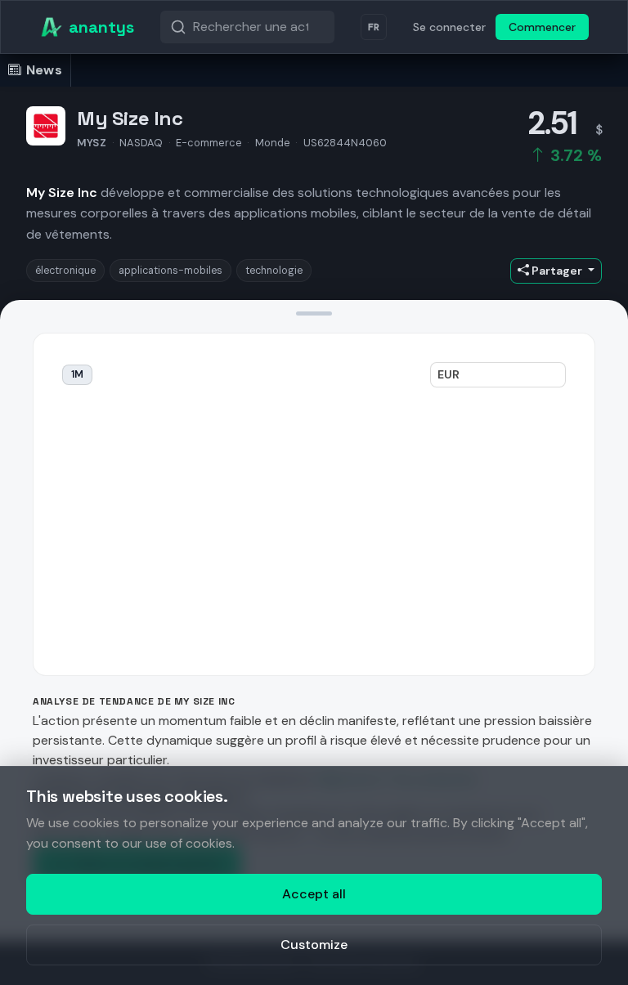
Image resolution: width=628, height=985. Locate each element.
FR (373, 27)
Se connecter (449, 27)
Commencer (542, 27)
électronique (65, 270)
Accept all (314, 893)
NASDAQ (141, 143)
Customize (314, 944)
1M (77, 374)
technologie (274, 270)
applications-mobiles (170, 270)
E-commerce (209, 143)
